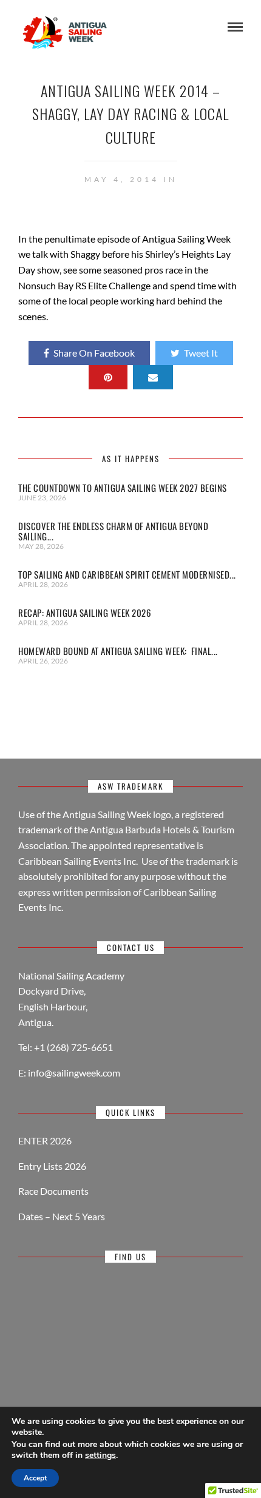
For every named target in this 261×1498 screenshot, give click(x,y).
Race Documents (53, 1191)
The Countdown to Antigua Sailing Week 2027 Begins (123, 487)
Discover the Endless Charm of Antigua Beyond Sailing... (113, 531)
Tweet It (201, 352)
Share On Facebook (94, 352)
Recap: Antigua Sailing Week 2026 (84, 612)
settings (100, 1455)
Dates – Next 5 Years (61, 1216)
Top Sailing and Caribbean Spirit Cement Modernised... (127, 574)
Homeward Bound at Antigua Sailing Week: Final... (118, 650)
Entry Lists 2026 (52, 1166)
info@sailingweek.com (74, 1072)
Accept (35, 1478)
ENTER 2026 (45, 1140)
